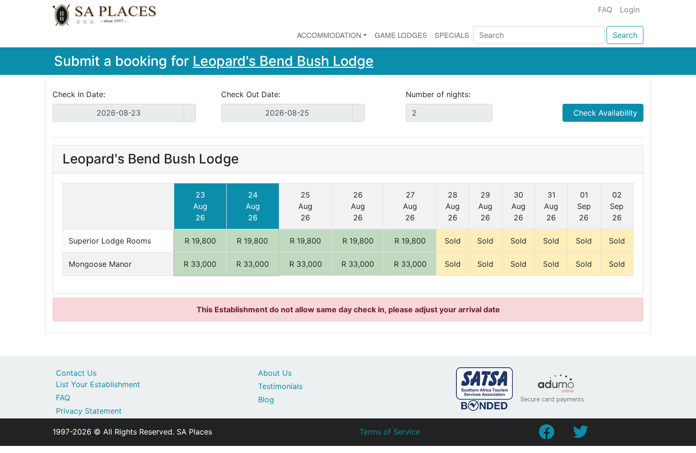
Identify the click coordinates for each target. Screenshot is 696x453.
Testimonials (280, 386)
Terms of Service (389, 431)
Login (630, 9)
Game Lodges (401, 35)
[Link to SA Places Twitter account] (580, 434)
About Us (275, 373)
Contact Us (76, 373)
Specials (452, 35)
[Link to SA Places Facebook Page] (546, 434)
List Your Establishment (98, 384)
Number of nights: (438, 94)
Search (625, 35)
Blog (266, 399)
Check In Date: (79, 94)
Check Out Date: (250, 94)
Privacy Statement (89, 411)
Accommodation (329, 35)
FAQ (605, 9)
